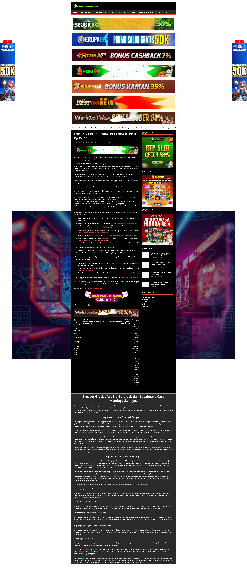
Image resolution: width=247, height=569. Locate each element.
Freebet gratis (95, 408)
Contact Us (163, 12)
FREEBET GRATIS (86, 12)
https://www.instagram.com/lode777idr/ (122, 235)
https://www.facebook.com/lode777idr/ (125, 223)
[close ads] (239, 41)
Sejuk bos (82, 558)
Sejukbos (77, 549)
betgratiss (90, 142)
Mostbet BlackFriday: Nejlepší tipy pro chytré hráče (161, 264)
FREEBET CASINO (129, 12)
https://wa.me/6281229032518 (96, 275)
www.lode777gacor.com (130, 278)
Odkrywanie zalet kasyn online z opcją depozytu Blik (161, 283)
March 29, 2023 (80, 142)
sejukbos (145, 306)
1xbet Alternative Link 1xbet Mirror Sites (161, 273)
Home (75, 12)
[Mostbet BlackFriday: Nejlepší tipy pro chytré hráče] (145, 267)
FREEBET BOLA (115, 12)
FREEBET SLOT (101, 12)
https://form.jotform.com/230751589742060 (92, 240)
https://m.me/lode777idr (86, 270)
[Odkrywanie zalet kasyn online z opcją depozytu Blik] (145, 286)
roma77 (144, 302)
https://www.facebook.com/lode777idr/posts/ (93, 233)
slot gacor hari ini (148, 297)
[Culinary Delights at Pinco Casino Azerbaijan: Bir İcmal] (145, 257)
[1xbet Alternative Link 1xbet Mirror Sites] (145, 276)
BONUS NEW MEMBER (146, 12)
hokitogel (145, 300)
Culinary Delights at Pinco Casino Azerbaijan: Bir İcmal (160, 254)
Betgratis (89, 422)
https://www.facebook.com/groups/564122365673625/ (96, 228)
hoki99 (144, 304)
